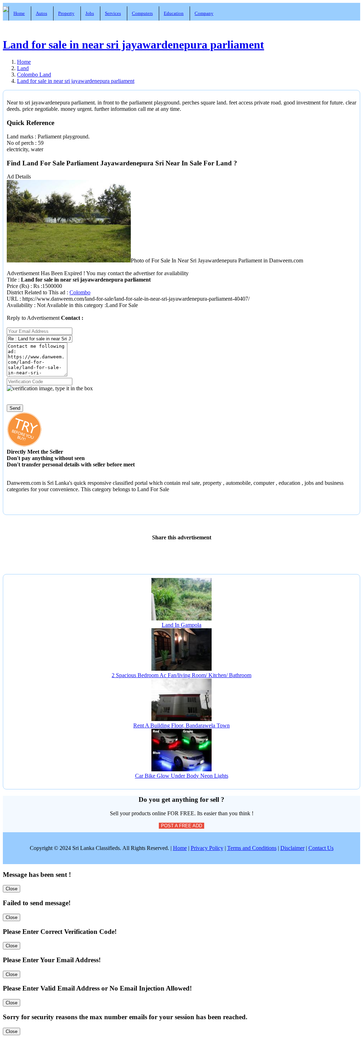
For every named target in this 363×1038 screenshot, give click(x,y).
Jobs (89, 13)
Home (19, 13)
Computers (142, 13)
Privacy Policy (207, 848)
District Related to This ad (36, 292)
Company (204, 13)
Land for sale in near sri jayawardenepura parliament (133, 44)
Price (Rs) (18, 286)
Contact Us (321, 848)
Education (174, 13)
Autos (41, 13)
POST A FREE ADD (181, 825)
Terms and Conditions (252, 848)
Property (66, 13)
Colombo (79, 292)
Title (12, 280)
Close (11, 888)
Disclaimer (292, 848)
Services (113, 13)
